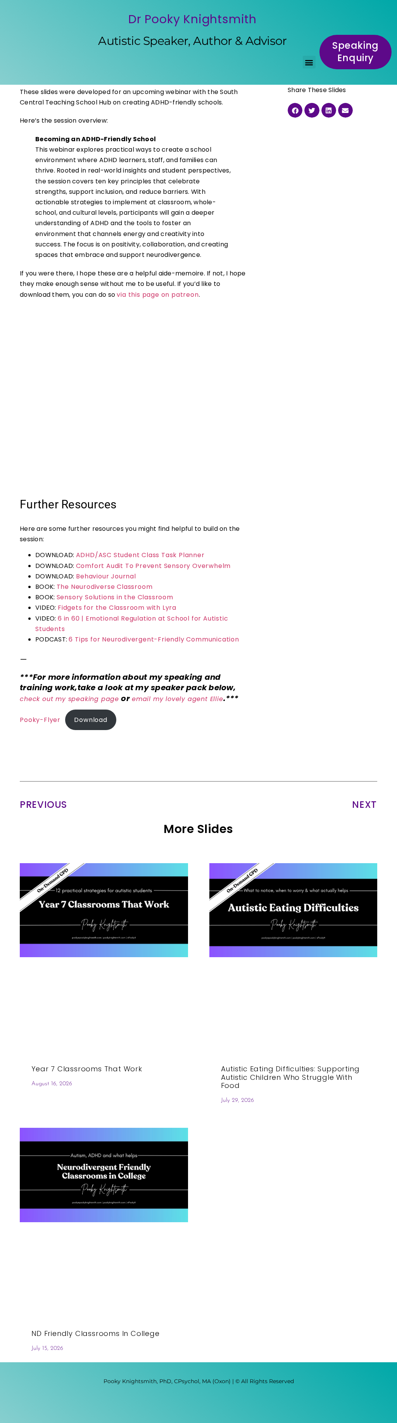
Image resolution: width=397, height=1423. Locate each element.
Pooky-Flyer (40, 719)
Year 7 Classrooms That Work (86, 1069)
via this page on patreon (157, 294)
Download (90, 719)
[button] (309, 62)
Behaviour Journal (105, 576)
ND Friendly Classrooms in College (95, 1333)
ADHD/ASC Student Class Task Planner (140, 555)
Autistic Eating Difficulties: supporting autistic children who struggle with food (290, 1077)
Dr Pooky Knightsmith (192, 19)
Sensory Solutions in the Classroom (115, 597)
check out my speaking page (69, 698)
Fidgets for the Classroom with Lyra (117, 607)
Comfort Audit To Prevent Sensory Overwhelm (153, 565)
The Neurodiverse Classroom (105, 586)
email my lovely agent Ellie (177, 698)
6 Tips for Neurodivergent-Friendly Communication (154, 639)
